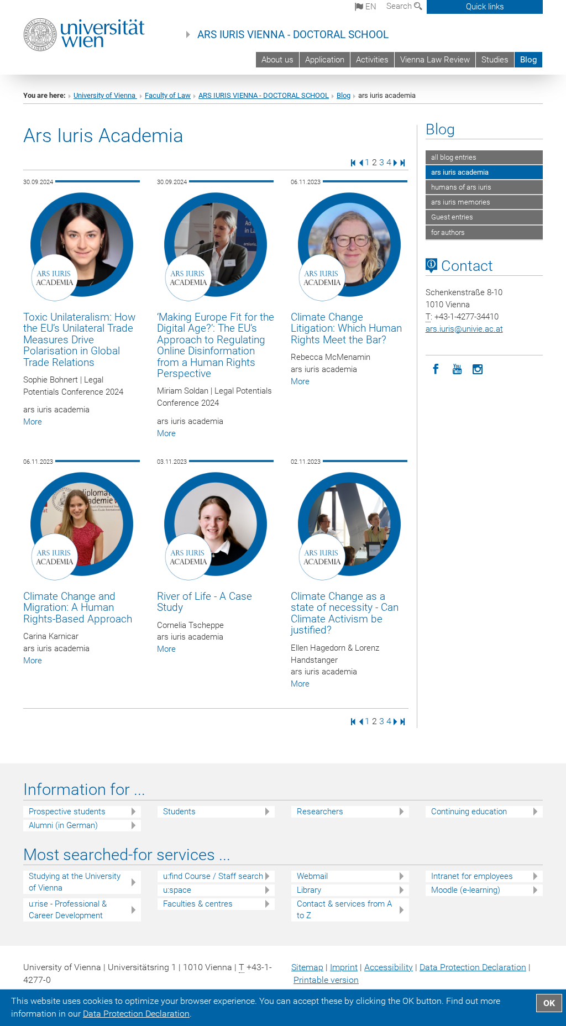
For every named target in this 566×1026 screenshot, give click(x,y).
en (369, 7)
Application (324, 60)
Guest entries (452, 217)
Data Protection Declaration (473, 967)
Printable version (326, 980)
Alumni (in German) (63, 825)
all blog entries (453, 157)
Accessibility (388, 967)
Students (179, 811)
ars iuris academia (460, 172)
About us (277, 60)
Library (309, 890)
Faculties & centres (198, 904)
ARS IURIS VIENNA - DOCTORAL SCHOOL (293, 35)
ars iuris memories (460, 202)
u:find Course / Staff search (213, 876)
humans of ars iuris (461, 187)
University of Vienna (105, 95)
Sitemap (307, 967)
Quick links (485, 7)
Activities (372, 60)
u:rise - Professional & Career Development (68, 909)
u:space (177, 890)
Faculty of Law (168, 95)
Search (400, 6)
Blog (528, 60)
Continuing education (469, 811)
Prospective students (67, 811)
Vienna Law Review (435, 60)
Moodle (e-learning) (465, 890)
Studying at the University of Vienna (74, 882)
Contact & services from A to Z (344, 909)
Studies (495, 60)
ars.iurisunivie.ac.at (464, 329)
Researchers (320, 811)
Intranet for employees (472, 876)
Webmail (312, 876)
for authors (448, 232)
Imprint (344, 967)
